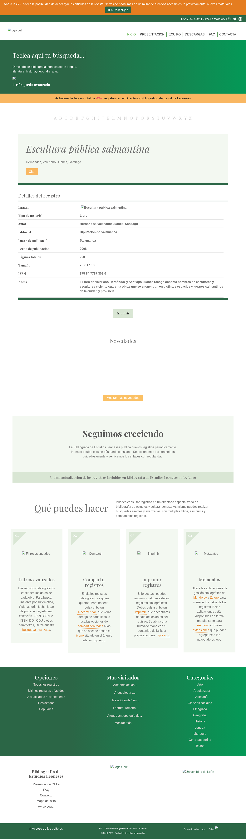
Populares (46, 709)
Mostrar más (123, 723)
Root (49, 372)
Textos (199, 746)
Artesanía (201, 696)
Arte (200, 684)
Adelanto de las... (125, 685)
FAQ (212, 34)
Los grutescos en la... (83, 365)
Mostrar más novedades (123, 397)
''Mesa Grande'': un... (125, 700)
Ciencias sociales (200, 703)
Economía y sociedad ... (203, 365)
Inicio (131, 34)
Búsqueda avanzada (33, 84)
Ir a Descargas (118, 10)
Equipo (175, 34)
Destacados (46, 703)
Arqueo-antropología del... (125, 715)
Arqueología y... (124, 692)
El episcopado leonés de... (42, 365)
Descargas (195, 34)
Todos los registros (46, 684)
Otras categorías (200, 739)
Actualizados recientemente (46, 696)
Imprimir (123, 313)
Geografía (200, 715)
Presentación (152, 34)
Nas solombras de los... (163, 365)
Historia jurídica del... (123, 365)
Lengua (200, 727)
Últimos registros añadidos (46, 690)
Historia (200, 721)
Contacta (227, 34)
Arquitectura (202, 690)
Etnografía (200, 709)
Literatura (200, 733)
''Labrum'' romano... (125, 708)
